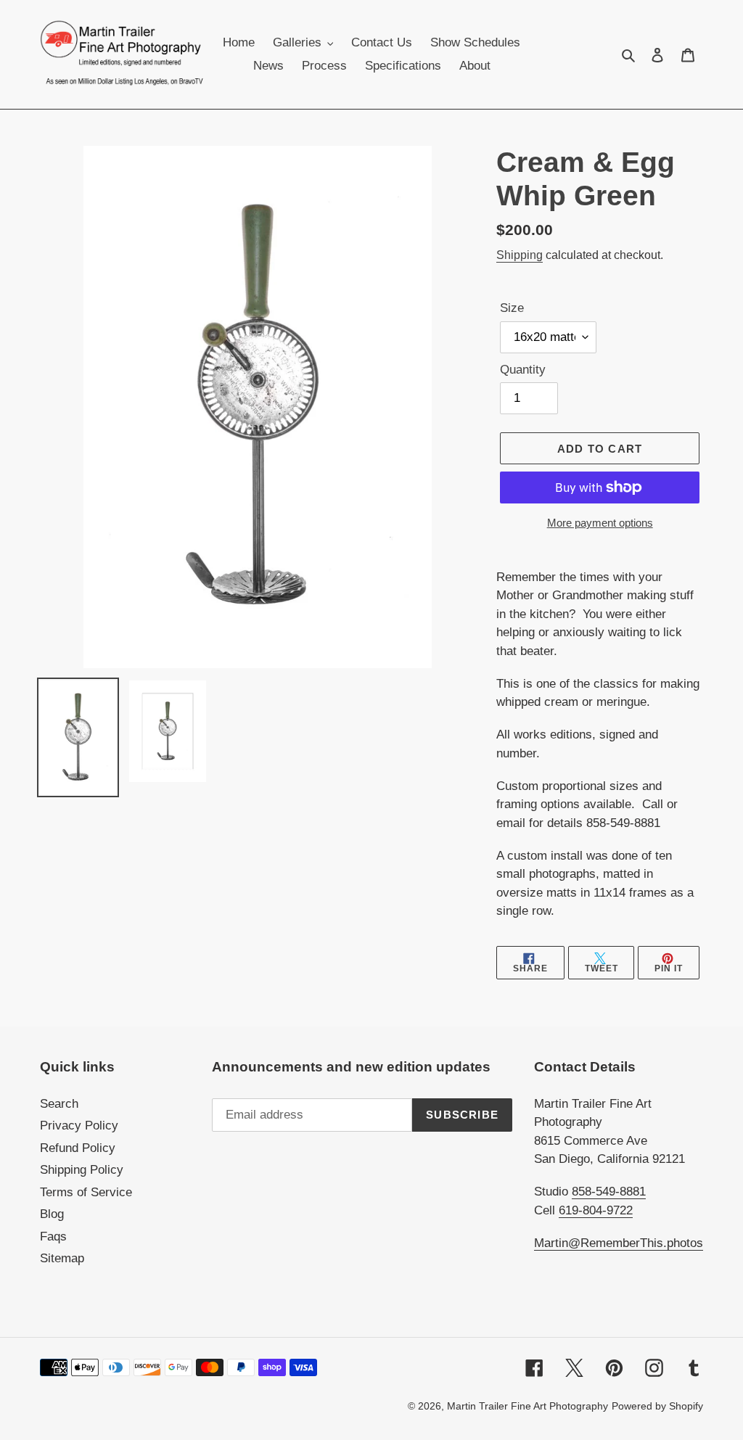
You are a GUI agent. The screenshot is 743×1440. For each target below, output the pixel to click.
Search (59, 1104)
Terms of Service (86, 1192)
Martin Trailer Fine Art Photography (527, 1406)
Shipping (519, 255)
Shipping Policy (81, 1170)
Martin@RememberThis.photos (618, 1243)
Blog (52, 1214)
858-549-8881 (609, 1191)
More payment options (600, 523)
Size (512, 308)
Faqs (53, 1236)
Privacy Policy (79, 1125)
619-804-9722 (596, 1210)
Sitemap (62, 1258)
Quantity (523, 370)
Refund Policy (77, 1148)
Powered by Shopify (657, 1406)
